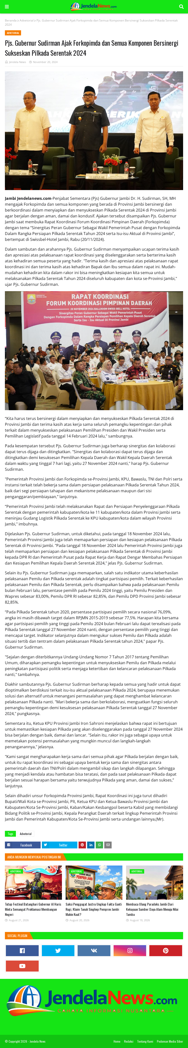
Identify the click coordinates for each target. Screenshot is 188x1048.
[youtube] (22, 966)
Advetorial (27, 20)
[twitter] (58, 950)
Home (117, 1041)
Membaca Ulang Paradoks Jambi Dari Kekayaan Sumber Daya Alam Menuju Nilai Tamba (152, 909)
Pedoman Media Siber (170, 1041)
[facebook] (22, 950)
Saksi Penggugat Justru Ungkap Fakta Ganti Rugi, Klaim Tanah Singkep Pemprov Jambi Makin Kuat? (94, 909)
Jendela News (17, 62)
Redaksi (128, 1041)
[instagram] (130, 950)
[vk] (94, 950)
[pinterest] (165, 950)
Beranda (11, 20)
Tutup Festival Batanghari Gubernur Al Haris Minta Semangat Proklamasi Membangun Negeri (33, 909)
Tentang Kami (145, 1041)
